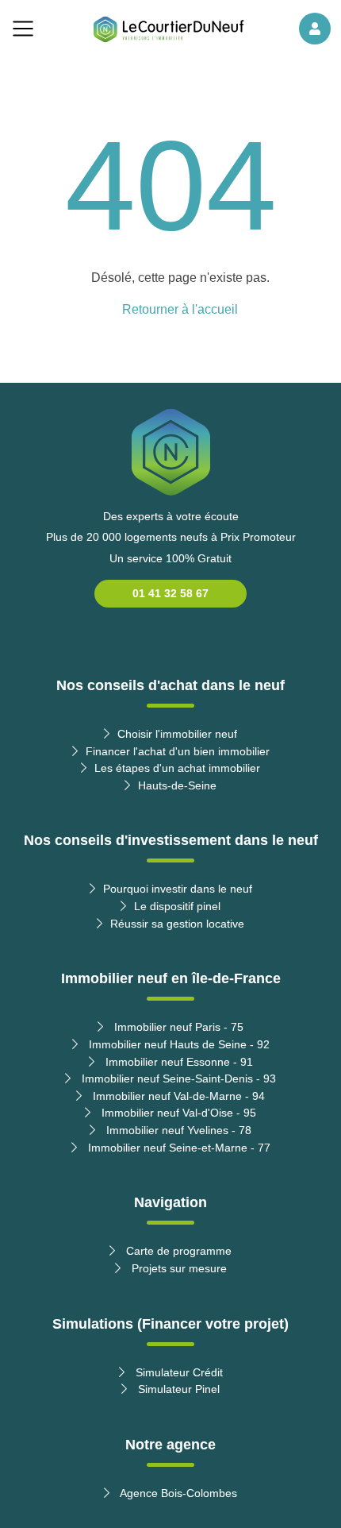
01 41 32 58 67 (170, 593)
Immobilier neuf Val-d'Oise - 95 (177, 1112)
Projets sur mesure (177, 1268)
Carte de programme (177, 1250)
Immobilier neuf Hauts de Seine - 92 (178, 1044)
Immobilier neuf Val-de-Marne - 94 (177, 1096)
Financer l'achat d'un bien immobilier (178, 751)
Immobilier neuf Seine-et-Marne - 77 (177, 1147)
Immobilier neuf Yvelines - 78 (177, 1130)
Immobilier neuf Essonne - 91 (177, 1061)
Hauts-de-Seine (177, 785)
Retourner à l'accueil (180, 309)
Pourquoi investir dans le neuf (177, 888)
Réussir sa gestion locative (177, 923)
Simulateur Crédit (177, 1372)
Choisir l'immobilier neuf (177, 733)
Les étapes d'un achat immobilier (177, 768)
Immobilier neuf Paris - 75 (177, 1027)
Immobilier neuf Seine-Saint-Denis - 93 (177, 1078)
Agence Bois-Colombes (177, 1493)
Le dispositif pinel (177, 906)
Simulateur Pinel (177, 1389)
